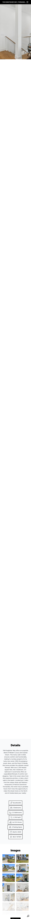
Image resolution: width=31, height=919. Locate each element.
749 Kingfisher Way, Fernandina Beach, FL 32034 (14, 2)
